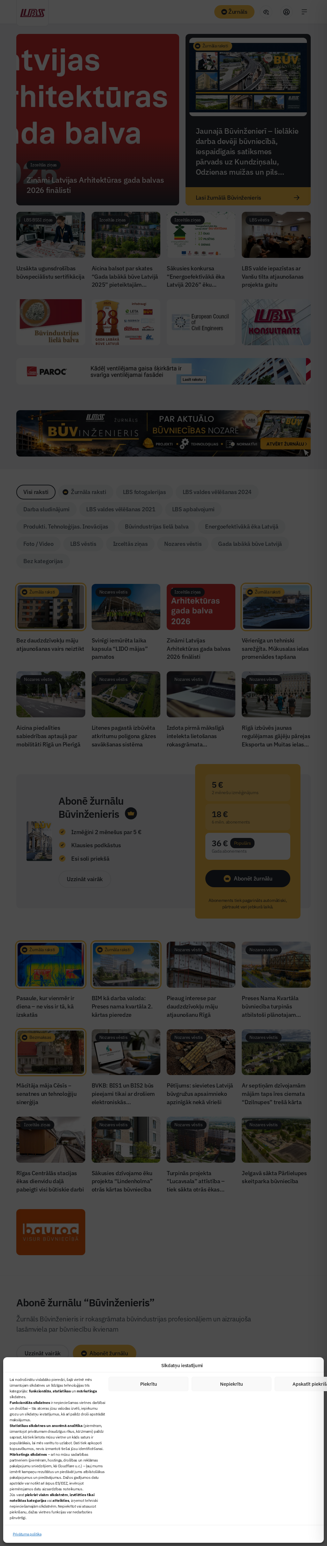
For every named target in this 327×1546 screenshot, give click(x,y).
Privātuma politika (27, 1534)
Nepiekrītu (231, 1384)
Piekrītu (148, 1384)
